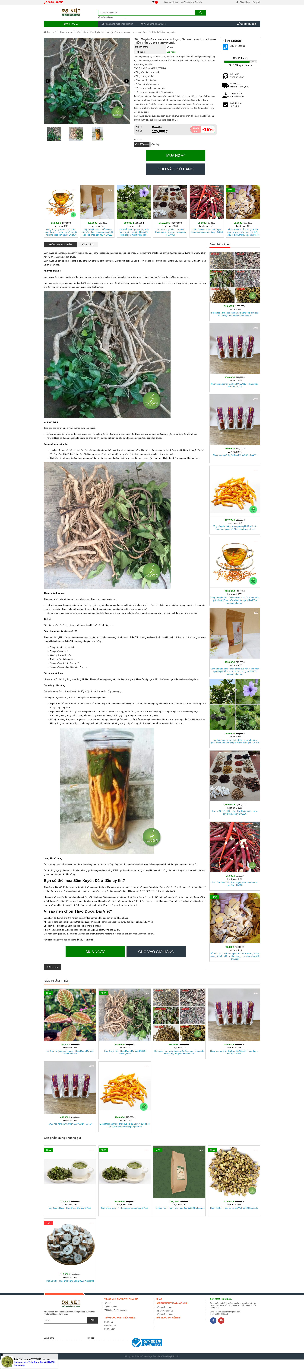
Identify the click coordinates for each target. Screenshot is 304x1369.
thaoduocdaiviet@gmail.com (228, 1312)
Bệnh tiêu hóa (110, 1325)
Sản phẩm (49, 1338)
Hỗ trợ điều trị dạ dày (165, 1314)
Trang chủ (51, 32)
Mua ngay (175, 156)
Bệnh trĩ (107, 1303)
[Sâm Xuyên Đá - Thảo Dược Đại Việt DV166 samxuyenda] (125, 1023)
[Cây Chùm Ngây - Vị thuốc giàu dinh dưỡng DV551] (125, 1180)
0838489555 (55, 2)
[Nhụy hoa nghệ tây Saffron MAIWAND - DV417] (235, 428)
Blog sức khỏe (171, 2)
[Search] (200, 12)
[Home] (71, 11)
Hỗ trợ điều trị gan (164, 1307)
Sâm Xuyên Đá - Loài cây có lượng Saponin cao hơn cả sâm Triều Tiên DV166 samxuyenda (132, 32)
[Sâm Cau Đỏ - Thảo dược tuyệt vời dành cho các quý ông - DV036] (207, 210)
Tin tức (90, 1338)
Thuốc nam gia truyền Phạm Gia (121, 1299)
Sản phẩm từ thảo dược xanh (172, 1303)
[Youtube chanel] (221, 1320)
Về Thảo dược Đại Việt (191, 2)
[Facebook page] (213, 1320)
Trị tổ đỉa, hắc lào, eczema (115, 1310)
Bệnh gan (108, 1322)
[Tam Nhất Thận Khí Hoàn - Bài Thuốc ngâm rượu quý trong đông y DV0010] (170, 210)
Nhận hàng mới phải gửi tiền (118, 24)
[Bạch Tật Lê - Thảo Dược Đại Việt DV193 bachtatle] (234, 1180)
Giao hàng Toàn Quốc (155, 24)
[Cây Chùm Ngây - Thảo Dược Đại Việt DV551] (70, 1180)
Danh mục (70, 24)
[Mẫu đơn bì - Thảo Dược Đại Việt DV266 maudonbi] (70, 1253)
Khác (159, 1299)
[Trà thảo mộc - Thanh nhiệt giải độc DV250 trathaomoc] (179, 1180)
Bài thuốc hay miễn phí (168, 1318)
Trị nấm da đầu (110, 1307)
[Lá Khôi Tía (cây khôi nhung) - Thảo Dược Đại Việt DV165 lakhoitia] (70, 1023)
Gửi (93, 1320)
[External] (150, 1343)
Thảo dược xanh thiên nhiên (73, 32)
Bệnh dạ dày (109, 1329)
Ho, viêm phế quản (164, 1311)
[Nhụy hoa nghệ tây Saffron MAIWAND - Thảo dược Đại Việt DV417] (235, 357)
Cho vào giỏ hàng (176, 169)
